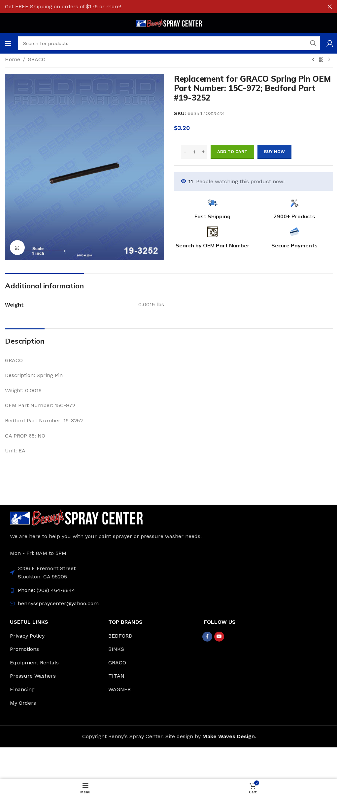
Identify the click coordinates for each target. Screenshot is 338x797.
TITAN (116, 676)
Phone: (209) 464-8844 (46, 590)
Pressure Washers (33, 676)
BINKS (116, 649)
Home (12, 59)
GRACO (37, 59)
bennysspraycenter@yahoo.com (58, 603)
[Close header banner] (329, 6)
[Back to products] (321, 60)
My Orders (23, 703)
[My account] (329, 43)
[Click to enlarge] (17, 247)
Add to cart (232, 151)
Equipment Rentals (34, 662)
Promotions (24, 649)
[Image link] (76, 517)
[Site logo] (169, 23)
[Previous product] (313, 60)
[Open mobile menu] (8, 43)
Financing (22, 689)
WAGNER (119, 689)
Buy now (274, 151)
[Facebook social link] (207, 637)
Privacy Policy (27, 636)
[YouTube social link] (219, 637)
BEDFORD (120, 636)
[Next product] (329, 60)
